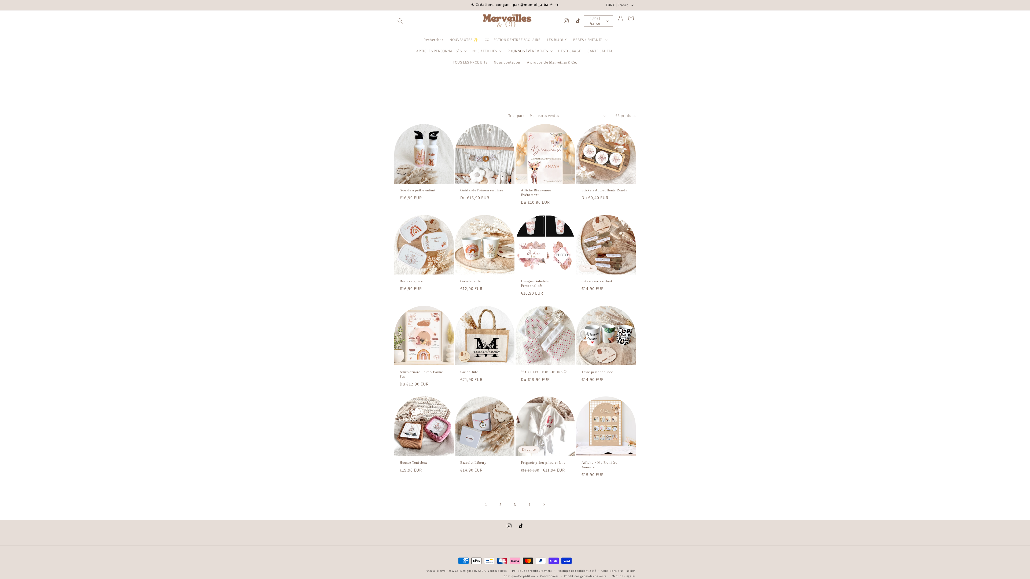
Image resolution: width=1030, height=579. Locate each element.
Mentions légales (624, 576)
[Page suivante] (544, 504)
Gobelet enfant (472, 281)
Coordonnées (549, 576)
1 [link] (486, 504)
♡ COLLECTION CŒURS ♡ (544, 372)
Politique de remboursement (532, 571)
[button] (400, 21)
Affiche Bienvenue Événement (536, 192)
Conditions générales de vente (585, 576)
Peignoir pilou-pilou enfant (543, 463)
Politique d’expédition (519, 576)
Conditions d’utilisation (618, 571)
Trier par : (516, 115)
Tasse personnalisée (597, 372)
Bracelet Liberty (473, 463)
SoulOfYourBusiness (492, 571)
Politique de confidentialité (576, 571)
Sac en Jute (469, 372)
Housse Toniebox (413, 463)
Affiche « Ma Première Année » (599, 465)
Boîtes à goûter (412, 281)
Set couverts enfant (597, 281)
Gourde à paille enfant (417, 190)
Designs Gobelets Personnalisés (535, 283)
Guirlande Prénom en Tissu (481, 190)
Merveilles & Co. (448, 571)
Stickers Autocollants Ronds (604, 190)
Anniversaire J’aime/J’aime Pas (421, 374)
